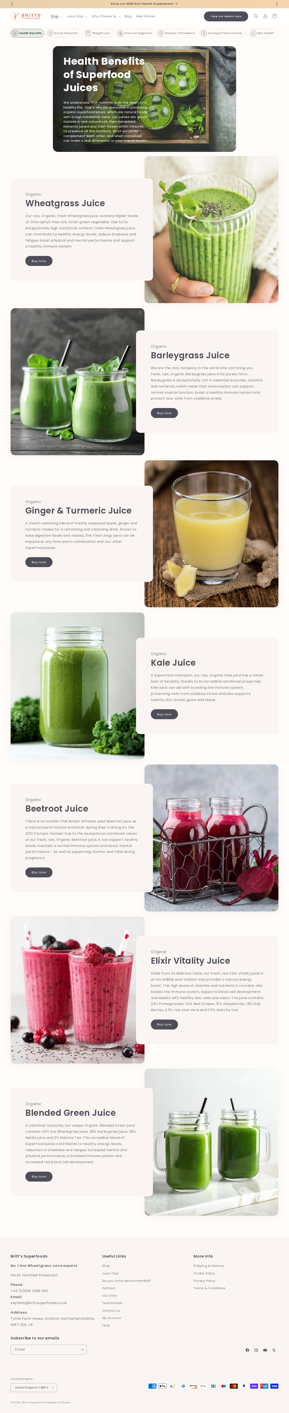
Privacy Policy (204, 1281)
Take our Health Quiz (226, 16)
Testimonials (112, 1303)
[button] (56, 16)
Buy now (39, 261)
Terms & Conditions (209, 1288)
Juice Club (110, 1273)
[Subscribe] (82, 1350)
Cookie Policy (204, 1273)
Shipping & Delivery (209, 1266)
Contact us (111, 1311)
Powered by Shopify (58, 1402)
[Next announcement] (277, 4)
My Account (111, 1318)
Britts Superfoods (33, 1402)
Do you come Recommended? (126, 1281)
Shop (106, 1266)
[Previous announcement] (12, 4)
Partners (109, 1288)
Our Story (109, 1295)
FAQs (106, 1325)
